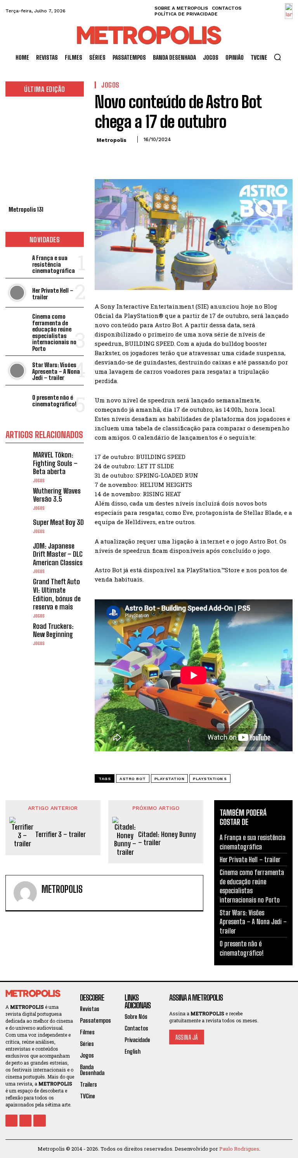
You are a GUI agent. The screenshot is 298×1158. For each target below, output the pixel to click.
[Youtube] (39, 1121)
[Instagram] (25, 1121)
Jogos (39, 480)
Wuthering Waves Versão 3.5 (57, 495)
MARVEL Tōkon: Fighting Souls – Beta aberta (55, 463)
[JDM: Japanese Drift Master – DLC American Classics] (17, 554)
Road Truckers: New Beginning (53, 630)
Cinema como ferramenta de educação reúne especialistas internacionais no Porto (54, 332)
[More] (174, 157)
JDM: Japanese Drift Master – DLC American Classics (58, 554)
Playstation (169, 779)
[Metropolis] (25, 892)
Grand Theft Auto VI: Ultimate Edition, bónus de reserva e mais (57, 594)
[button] (277, 57)
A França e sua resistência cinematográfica (53, 264)
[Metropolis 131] (44, 153)
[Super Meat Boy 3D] (17, 526)
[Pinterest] (138, 157)
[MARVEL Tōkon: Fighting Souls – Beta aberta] (17, 463)
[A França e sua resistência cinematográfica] (17, 263)
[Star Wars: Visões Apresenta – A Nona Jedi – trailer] (17, 370)
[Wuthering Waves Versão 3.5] (17, 499)
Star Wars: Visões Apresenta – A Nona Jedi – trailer (56, 371)
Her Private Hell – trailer (52, 293)
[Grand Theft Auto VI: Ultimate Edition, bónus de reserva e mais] (17, 589)
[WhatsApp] (156, 157)
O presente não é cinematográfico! (54, 400)
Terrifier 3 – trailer (60, 834)
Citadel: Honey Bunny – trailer (167, 838)
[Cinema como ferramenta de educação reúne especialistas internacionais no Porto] (17, 322)
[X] (120, 157)
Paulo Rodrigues (239, 1148)
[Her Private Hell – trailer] (17, 293)
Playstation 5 (210, 779)
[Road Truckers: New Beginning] (17, 634)
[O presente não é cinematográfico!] (17, 400)
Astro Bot (133, 779)
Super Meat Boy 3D (58, 522)
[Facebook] (102, 157)
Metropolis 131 (26, 209)
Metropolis (111, 140)
